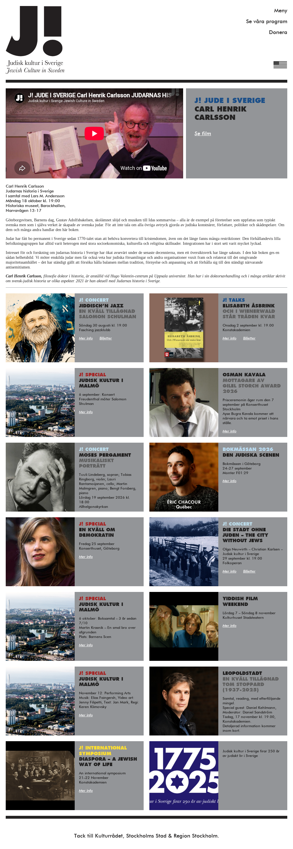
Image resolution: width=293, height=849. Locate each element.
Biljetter (106, 338)
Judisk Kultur (35, 40)
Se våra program (266, 21)
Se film (203, 133)
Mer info (86, 338)
